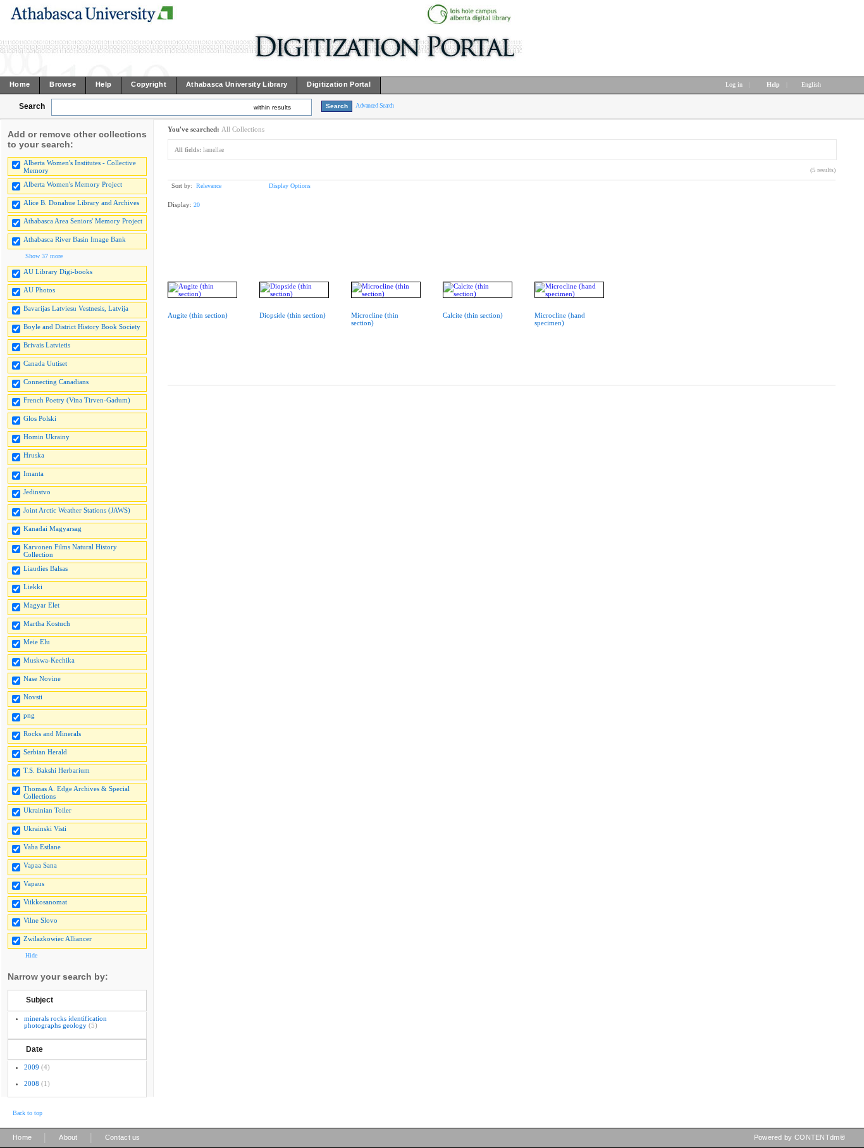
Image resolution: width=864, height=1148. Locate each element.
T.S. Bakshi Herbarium (56, 770)
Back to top (27, 1112)
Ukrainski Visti (44, 828)
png (29, 715)
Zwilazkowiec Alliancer (57, 938)
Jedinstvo (37, 492)
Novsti (32, 697)
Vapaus (33, 883)
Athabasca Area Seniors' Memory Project (82, 221)
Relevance (208, 185)
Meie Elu (36, 642)
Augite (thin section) (198, 315)
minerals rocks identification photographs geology (65, 1021)
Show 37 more (44, 256)
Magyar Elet (41, 605)
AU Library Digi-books (57, 271)
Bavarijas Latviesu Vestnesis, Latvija (75, 308)
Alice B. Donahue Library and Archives (81, 202)
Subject (39, 999)
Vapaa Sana (40, 865)
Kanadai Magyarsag (52, 528)
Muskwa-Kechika (49, 660)
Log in (734, 84)
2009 (31, 1067)
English (812, 84)
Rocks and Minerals (52, 733)
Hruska (33, 455)
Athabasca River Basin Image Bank (74, 239)
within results (272, 107)
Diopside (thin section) (292, 315)
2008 (31, 1083)
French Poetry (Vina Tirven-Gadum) (76, 400)
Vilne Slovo (40, 920)
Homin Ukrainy (46, 436)
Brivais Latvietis (46, 345)
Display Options (290, 185)
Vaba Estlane (42, 847)
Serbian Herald (45, 752)
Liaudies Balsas (45, 568)
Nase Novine (42, 678)
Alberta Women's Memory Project (72, 184)
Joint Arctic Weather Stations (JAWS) (76, 510)
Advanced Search (374, 105)
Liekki (32, 586)
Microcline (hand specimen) (559, 319)
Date (34, 1049)
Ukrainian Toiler (47, 810)
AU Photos (39, 290)
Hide (31, 955)
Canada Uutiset (45, 363)
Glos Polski (39, 418)
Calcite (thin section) (473, 315)
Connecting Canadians (56, 381)
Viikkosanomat (45, 902)
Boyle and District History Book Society (81, 326)
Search (32, 106)
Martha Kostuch (46, 623)
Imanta (33, 473)
